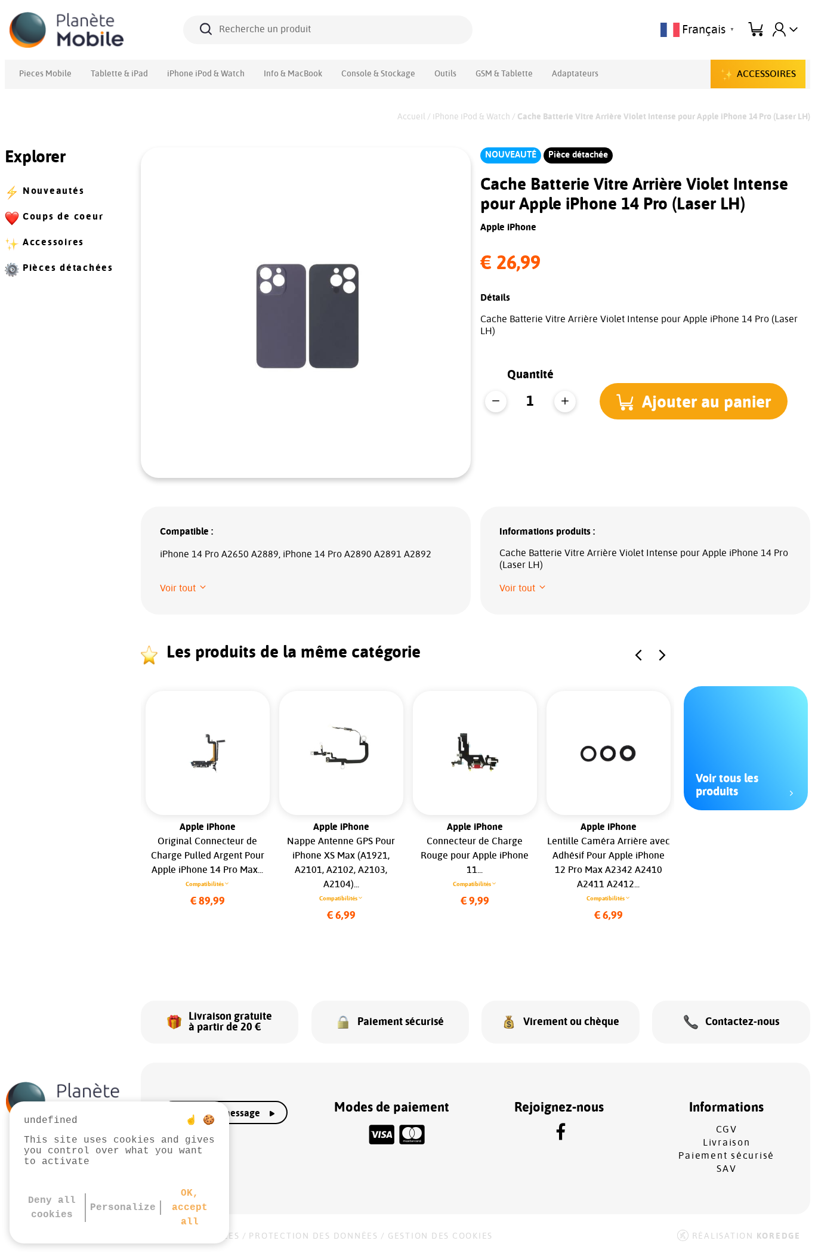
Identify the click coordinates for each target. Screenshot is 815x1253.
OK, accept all (190, 1207)
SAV (726, 1169)
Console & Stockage (378, 74)
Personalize (123, 1207)
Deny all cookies (52, 1207)
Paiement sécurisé (726, 1156)
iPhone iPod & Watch (206, 74)
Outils (445, 74)
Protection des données (313, 1236)
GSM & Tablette (504, 74)
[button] (694, 401)
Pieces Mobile (45, 74)
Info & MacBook (293, 74)
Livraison (727, 1142)
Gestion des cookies (440, 1236)
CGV (726, 1129)
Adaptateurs (575, 74)
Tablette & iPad (119, 74)
